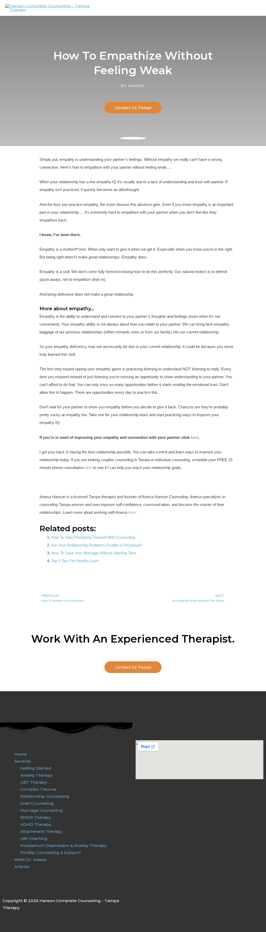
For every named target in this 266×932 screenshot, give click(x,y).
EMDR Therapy (35, 817)
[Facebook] (5, 889)
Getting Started (35, 768)
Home (20, 754)
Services (22, 761)
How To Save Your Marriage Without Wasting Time (93, 553)
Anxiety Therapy (36, 775)
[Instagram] (16, 889)
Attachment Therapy (41, 831)
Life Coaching (33, 838)
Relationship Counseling (44, 796)
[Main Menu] (255, 8)
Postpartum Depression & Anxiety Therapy (63, 845)
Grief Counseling (37, 803)
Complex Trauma (38, 789)
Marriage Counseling (41, 810)
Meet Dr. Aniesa (30, 859)
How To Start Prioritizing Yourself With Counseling (93, 537)
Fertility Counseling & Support (50, 852)
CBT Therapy (33, 782)
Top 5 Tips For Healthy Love (74, 561)
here (195, 437)
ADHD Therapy (35, 824)
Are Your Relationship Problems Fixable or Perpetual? (96, 545)
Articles (22, 866)
